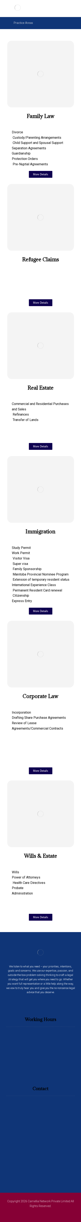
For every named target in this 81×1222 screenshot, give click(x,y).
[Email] (46, 1003)
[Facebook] (35, 1003)
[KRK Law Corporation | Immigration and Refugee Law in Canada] (17, 7)
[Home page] (5, 23)
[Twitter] (40, 1003)
